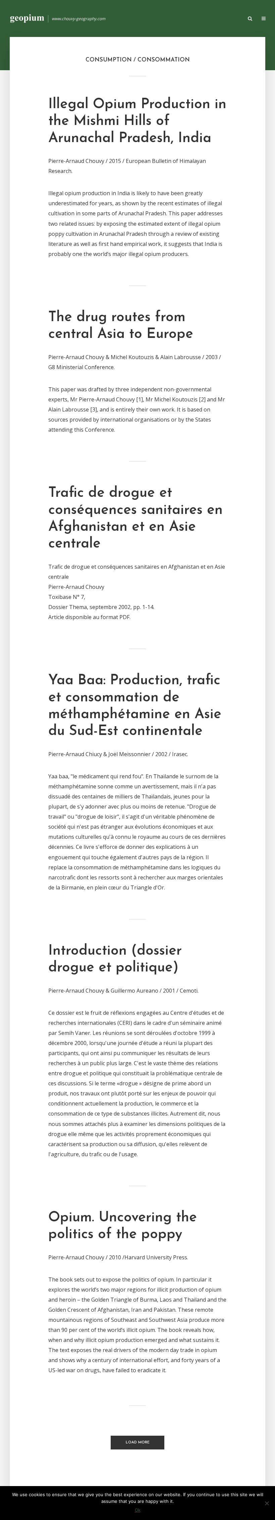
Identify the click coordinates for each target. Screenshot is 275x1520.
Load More (138, 1442)
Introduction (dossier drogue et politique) (115, 959)
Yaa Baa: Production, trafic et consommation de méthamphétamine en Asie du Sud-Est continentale (134, 706)
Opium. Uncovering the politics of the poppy (122, 1226)
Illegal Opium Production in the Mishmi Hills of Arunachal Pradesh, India (137, 121)
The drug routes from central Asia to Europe (120, 326)
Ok (138, 1510)
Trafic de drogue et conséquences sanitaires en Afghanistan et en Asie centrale (135, 518)
